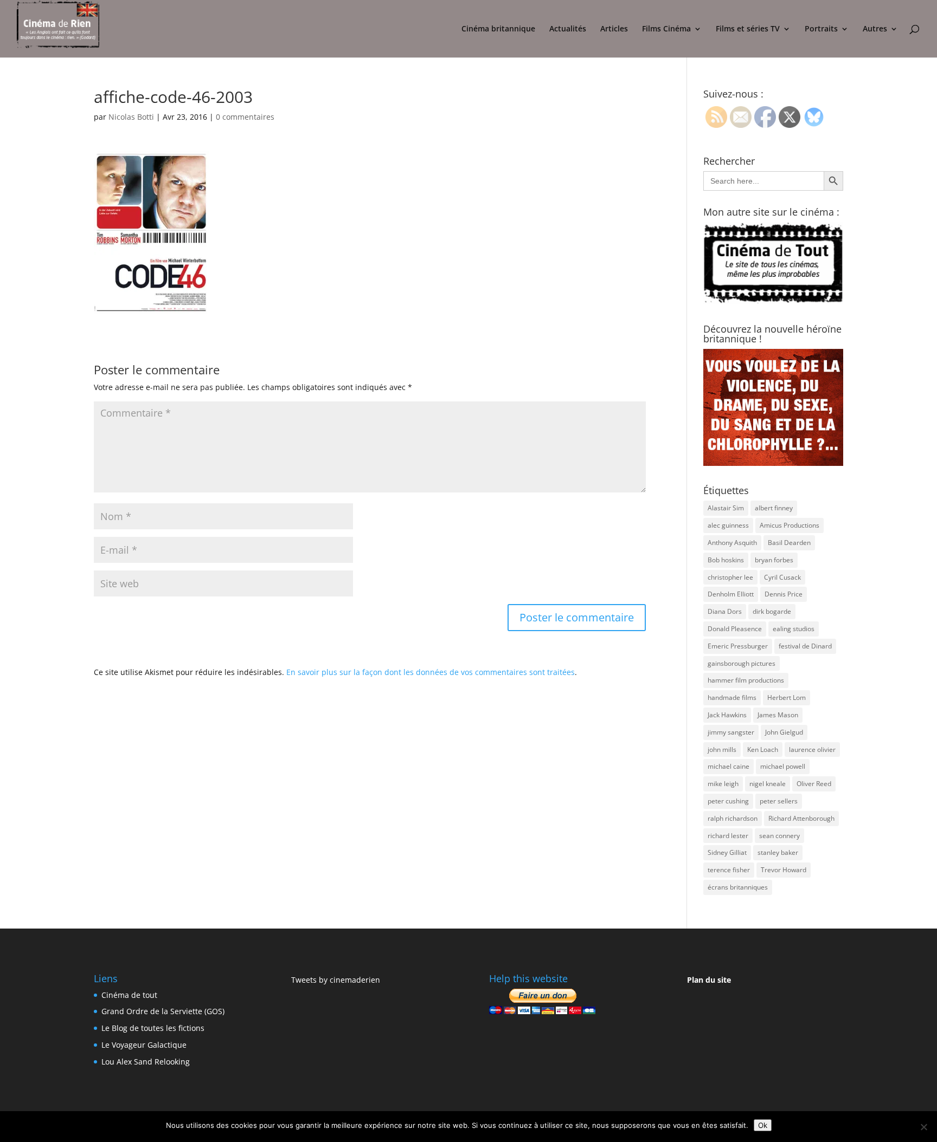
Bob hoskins (726, 559)
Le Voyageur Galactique (144, 1045)
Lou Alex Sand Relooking (145, 1061)
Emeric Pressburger (738, 646)
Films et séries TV (748, 29)
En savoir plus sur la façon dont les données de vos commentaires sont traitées (430, 672)
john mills (722, 749)
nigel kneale (767, 783)
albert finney (774, 507)
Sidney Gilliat (727, 852)
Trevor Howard (783, 869)
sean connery (779, 835)
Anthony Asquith (732, 542)
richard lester (728, 835)
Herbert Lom (786, 697)
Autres (875, 29)
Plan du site (709, 980)
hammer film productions (746, 680)
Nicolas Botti (131, 117)
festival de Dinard (805, 646)
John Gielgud (784, 732)
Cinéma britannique (498, 29)
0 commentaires (245, 117)
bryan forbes (774, 559)
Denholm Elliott (731, 594)
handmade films (732, 697)
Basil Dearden (789, 542)
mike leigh (723, 783)
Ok (762, 1125)
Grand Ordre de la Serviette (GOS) (162, 1011)
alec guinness (728, 525)
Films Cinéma (666, 29)
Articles (614, 29)
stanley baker (778, 852)
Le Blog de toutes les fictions (152, 1028)
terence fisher (729, 869)
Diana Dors (725, 611)
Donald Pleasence (735, 628)
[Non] (923, 1126)
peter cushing (728, 801)
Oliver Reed (814, 783)
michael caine (728, 766)
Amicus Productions (789, 525)
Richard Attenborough (801, 818)
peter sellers (779, 801)
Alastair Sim (726, 507)
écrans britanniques (738, 887)
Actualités (567, 29)
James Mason (778, 714)
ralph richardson (733, 818)
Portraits (821, 29)
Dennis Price (784, 594)
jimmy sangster (731, 732)
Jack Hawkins (727, 714)
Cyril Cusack (782, 577)
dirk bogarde (772, 611)
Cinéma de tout (129, 995)
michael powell (782, 766)
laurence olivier (812, 749)
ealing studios (793, 628)
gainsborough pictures (741, 663)
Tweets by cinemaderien (335, 980)
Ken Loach (762, 749)
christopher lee (730, 577)
